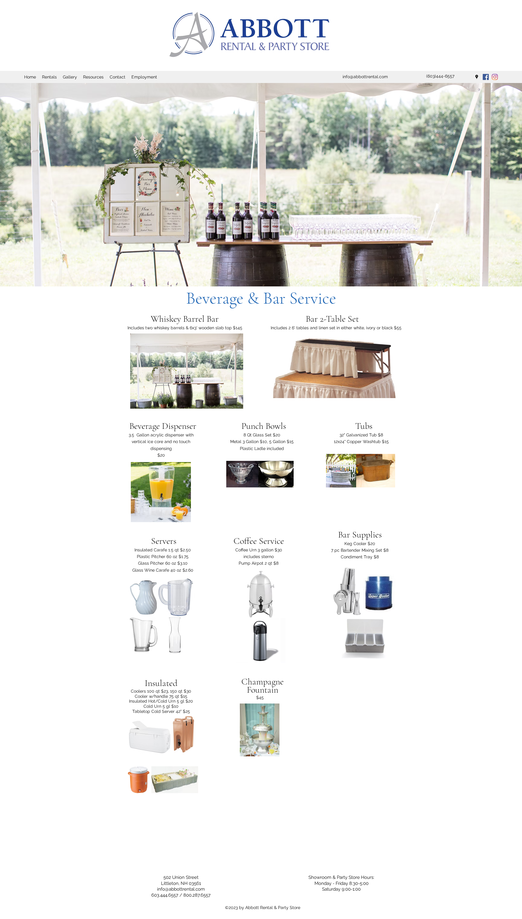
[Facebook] (486, 77)
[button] (49, 76)
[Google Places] (477, 77)
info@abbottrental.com (181, 889)
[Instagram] (495, 77)
